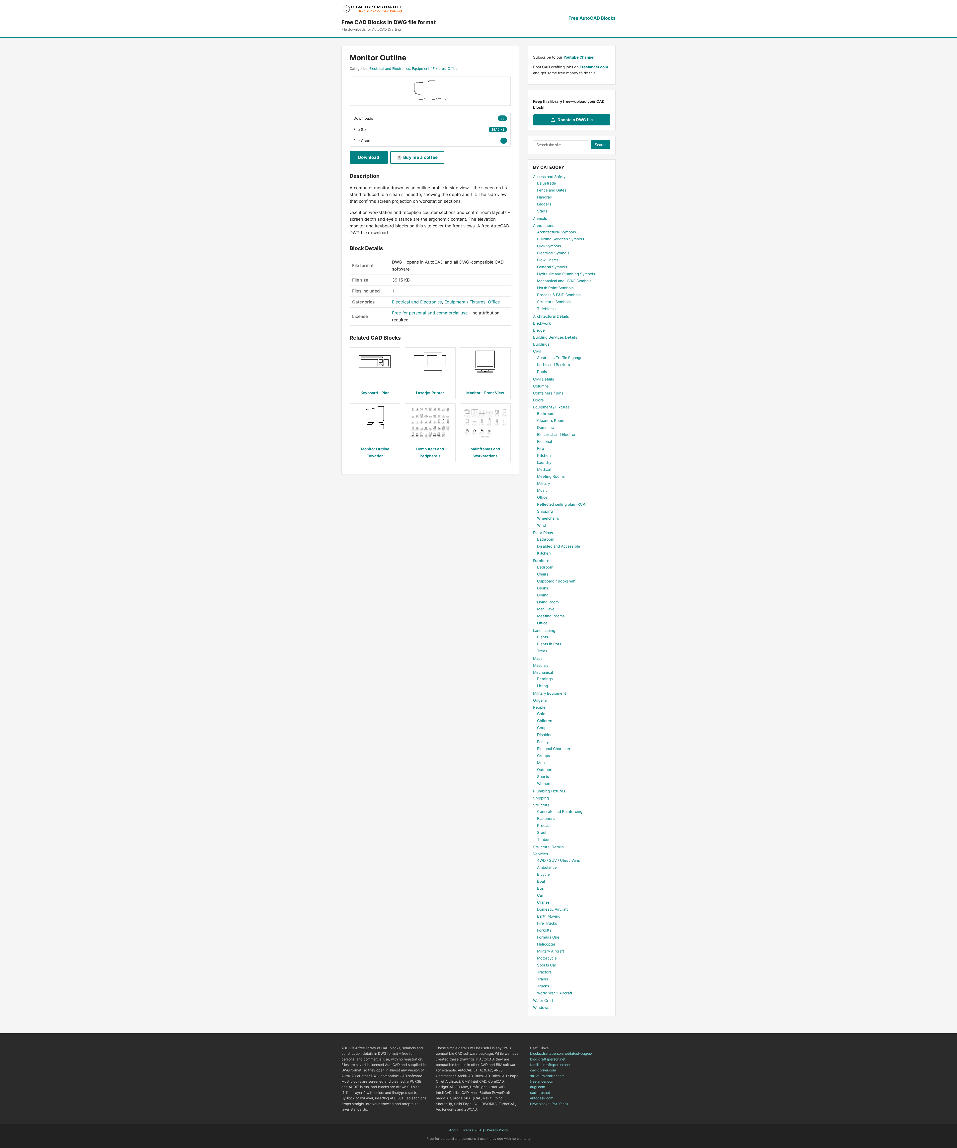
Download (368, 157)
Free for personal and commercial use (430, 312)
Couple (543, 727)
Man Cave (546, 609)
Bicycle (543, 874)
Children (544, 720)
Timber (543, 839)
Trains (542, 979)
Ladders (544, 204)
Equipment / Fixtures (429, 68)
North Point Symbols (555, 288)
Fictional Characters (554, 748)
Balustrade (546, 183)
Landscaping (544, 630)
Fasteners (546, 818)
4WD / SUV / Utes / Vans (558, 860)
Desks (542, 588)
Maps (538, 658)
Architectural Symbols (556, 232)
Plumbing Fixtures (549, 791)
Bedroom (545, 567)
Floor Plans (543, 532)
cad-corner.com (543, 1070)
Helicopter (546, 944)
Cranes (543, 902)
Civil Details (543, 379)
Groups (543, 755)
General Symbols (552, 267)
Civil (537, 351)
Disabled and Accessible (558, 546)
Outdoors (545, 769)
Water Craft (543, 1000)
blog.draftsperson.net (547, 1059)
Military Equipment (549, 693)
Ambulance (547, 867)
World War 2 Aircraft (554, 993)
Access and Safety (549, 176)
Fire (540, 448)
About (454, 1130)
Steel (541, 832)
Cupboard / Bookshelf (556, 581)
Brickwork (542, 323)
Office (453, 68)
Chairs (543, 574)
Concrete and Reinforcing (559, 811)
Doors (538, 400)
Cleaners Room (550, 420)
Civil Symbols (549, 246)
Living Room (548, 602)
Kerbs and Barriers (553, 364)
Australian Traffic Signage (559, 357)
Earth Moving (548, 916)
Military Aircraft (550, 951)
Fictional (544, 441)
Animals (540, 218)
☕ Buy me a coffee (417, 157)
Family (543, 741)
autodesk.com (541, 1098)
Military (543, 483)
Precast (544, 825)
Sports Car (546, 965)
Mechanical (543, 672)
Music (542, 490)
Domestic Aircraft (552, 909)
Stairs (542, 211)
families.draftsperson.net (550, 1064)
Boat (541, 881)
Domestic (545, 427)
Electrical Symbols (553, 253)
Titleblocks (547, 308)
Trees (542, 651)
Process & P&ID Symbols (559, 294)
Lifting (542, 685)
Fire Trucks (547, 923)
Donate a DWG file (575, 119)
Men (541, 762)
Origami (540, 700)
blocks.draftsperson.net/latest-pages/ (561, 1053)
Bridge (539, 330)
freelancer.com (542, 1081)
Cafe (541, 713)
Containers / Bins (548, 393)
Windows (541, 1007)
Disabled (545, 734)
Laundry (544, 462)
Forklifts (544, 930)
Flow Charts (547, 260)
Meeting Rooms (551, 476)
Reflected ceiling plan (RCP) (561, 504)
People (539, 707)
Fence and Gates (551, 190)
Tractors (544, 972)
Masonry (540, 665)
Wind (541, 525)
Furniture (541, 560)
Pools (542, 371)
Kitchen (544, 455)
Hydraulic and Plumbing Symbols (566, 274)
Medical (544, 469)
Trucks (543, 986)
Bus (540, 888)
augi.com (537, 1087)
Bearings (545, 678)
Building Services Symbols (560, 239)
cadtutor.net (540, 1092)
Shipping (545, 511)
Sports (543, 776)
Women (543, 783)
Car (540, 895)
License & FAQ (473, 1130)
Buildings (541, 344)
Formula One (548, 937)
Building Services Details (555, 337)
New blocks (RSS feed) (549, 1104)
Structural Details (548, 847)
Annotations (543, 225)
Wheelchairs (548, 518)
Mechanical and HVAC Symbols (564, 281)
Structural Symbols (554, 301)
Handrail (544, 197)
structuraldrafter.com (547, 1076)
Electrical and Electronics (389, 68)
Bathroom (545, 413)
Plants (542, 637)
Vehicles (540, 854)
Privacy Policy (497, 1130)
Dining (543, 595)
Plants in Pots (549, 644)
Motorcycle (547, 958)
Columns (541, 386)
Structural (542, 805)
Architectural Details (551, 316)
